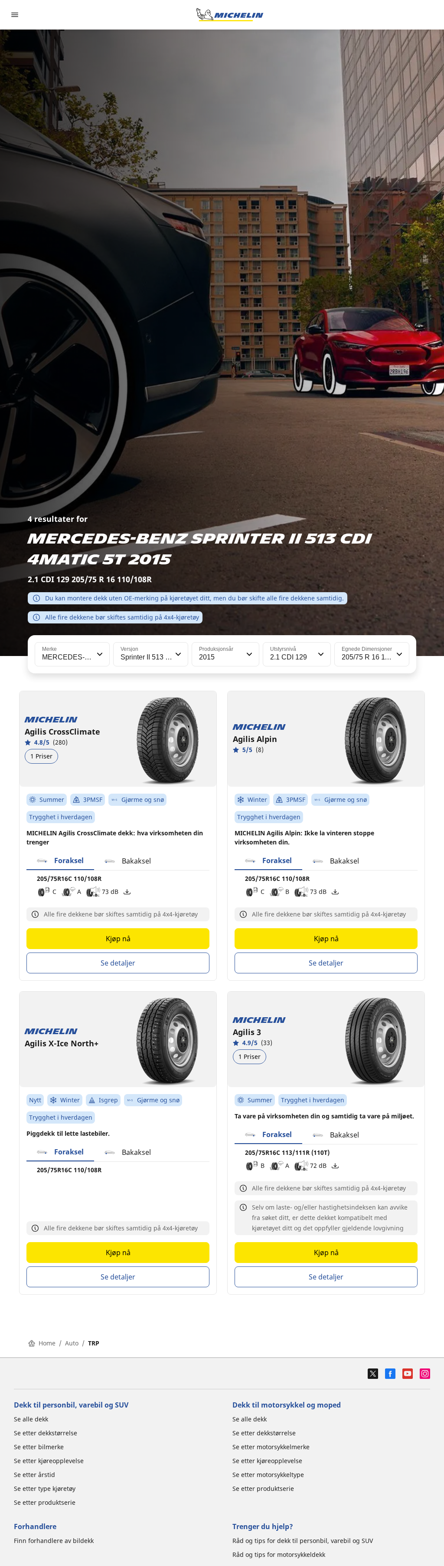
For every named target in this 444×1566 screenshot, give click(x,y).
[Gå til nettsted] (229, 15)
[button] (98, 654)
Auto (71, 1343)
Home (47, 1343)
